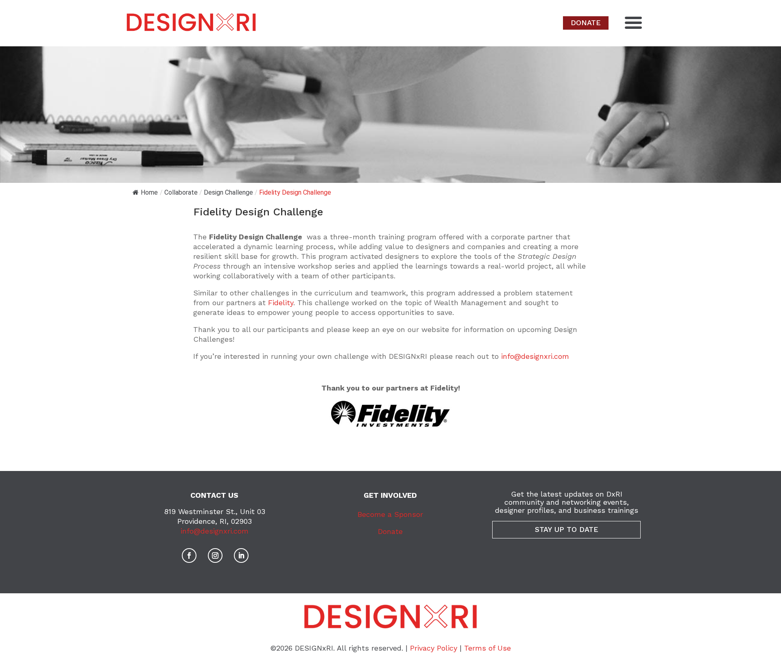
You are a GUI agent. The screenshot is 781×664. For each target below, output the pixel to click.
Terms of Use (487, 648)
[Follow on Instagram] (215, 555)
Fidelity (280, 302)
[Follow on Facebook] (189, 555)
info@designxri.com (535, 356)
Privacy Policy (433, 648)
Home (149, 192)
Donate (390, 531)
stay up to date (566, 529)
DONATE (586, 22)
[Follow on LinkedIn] (241, 555)
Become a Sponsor (390, 514)
